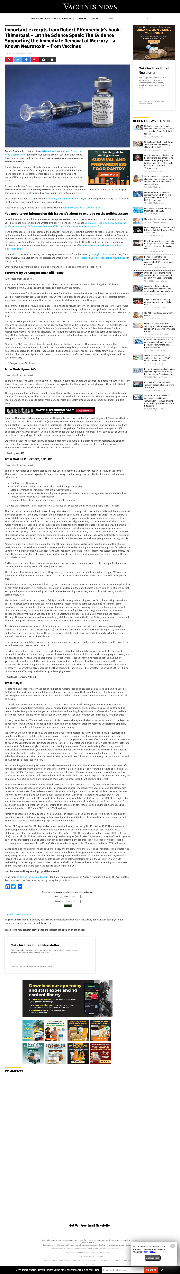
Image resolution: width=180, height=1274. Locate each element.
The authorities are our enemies (158, 219)
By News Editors (160, 150)
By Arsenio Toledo (161, 281)
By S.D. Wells (158, 171)
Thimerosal (21, 923)
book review (46, 919)
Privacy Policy (90, 1264)
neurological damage (65, 919)
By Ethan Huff (158, 137)
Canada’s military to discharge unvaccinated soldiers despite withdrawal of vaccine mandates (158, 289)
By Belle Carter (159, 203)
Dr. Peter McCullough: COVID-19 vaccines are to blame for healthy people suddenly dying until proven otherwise (159, 344)
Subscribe (151, 1270)
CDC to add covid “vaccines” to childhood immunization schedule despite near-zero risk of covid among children (159, 180)
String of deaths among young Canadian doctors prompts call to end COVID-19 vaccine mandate (159, 275)
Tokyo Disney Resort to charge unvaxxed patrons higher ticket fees (158, 302)
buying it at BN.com (101, 254)
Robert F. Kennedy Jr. (103, 919)
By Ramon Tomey (160, 308)
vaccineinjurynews (40, 18)
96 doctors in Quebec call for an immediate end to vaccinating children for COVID (158, 144)
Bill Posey (34, 919)
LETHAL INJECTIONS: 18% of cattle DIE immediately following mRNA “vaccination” (159, 230)
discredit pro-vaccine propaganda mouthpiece (100, 257)
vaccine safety (35, 923)
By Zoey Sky (159, 364)
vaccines (95, 18)
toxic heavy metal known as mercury (64, 198)
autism (24, 919)
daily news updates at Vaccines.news (82, 207)
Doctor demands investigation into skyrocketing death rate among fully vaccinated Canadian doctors (159, 371)
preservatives (84, 919)
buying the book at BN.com (34, 877)
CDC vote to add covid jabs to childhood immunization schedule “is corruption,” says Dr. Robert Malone (159, 130)
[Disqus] (67, 1110)
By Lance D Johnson (161, 334)
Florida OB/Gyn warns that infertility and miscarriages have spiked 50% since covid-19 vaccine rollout (159, 328)
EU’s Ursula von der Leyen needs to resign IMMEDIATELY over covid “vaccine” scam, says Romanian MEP (159, 245)
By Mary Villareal (160, 268)
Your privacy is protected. (19, 966)
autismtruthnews (62, 18)
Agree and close (152, 1258)
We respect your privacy (75, 1245)
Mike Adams (26, 53)
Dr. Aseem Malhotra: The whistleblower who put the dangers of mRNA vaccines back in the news (159, 261)
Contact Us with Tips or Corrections (90, 1257)
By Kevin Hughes (160, 350)
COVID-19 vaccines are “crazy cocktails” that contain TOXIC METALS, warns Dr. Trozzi (157, 358)
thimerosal (81, 18)
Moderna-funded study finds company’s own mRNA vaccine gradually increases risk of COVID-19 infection (157, 196)
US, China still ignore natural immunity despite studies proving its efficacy (159, 385)
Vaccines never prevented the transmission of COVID (157, 209)
